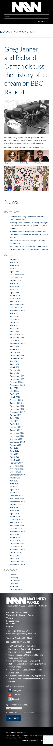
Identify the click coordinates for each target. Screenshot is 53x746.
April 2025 (14, 292)
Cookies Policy (11, 738)
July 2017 (14, 480)
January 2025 (16, 301)
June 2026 (14, 265)
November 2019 (17, 409)
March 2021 (15, 367)
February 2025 (16, 298)
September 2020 (17, 385)
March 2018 (15, 460)
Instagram (16, 690)
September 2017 (17, 474)
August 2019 (15, 415)
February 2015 (16, 540)
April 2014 (14, 558)
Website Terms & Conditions (17, 735)
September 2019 (17, 412)
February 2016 (16, 519)
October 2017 (16, 471)
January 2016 (16, 522)
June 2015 (14, 534)
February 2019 (16, 427)
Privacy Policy (24, 738)
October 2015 (16, 528)
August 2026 (15, 259)
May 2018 (14, 454)
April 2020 (14, 394)
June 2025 (14, 286)
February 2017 (16, 495)
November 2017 (17, 469)
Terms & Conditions (37, 735)
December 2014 (17, 543)
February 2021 (16, 370)
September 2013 (17, 564)
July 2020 (14, 388)
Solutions (14, 586)
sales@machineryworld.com (24, 633)
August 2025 (15, 280)
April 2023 (14, 331)
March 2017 (15, 492)
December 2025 (17, 274)
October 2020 (16, 382)
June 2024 (14, 316)
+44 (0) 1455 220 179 (19, 631)
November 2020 (17, 379)
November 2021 (17, 355)
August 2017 (15, 477)
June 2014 (14, 555)
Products (14, 583)
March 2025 (15, 295)
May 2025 (14, 289)
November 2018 (17, 436)
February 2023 (16, 334)
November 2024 (17, 304)
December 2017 (17, 466)
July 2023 (14, 325)
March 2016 (15, 516)
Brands (13, 574)
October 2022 (16, 340)
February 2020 (16, 400)
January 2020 (16, 403)
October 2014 (16, 546)
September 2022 (17, 343)
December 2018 (17, 433)
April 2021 (14, 364)
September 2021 (17, 358)
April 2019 (14, 424)
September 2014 (17, 549)
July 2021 (14, 361)
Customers (15, 580)
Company (14, 577)
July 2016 (14, 507)
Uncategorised (16, 589)
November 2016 (17, 498)
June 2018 (14, 451)
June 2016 (14, 510)
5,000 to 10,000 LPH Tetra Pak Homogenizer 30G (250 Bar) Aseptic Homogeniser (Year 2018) (24, 649)
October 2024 (16, 307)
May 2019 (14, 421)
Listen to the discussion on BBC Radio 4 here (24, 147)
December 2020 (17, 376)
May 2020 (14, 391)
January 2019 (16, 430)
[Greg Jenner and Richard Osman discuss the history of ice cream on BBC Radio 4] (26, 117)
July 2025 (14, 283)
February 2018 (16, 463)
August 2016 (15, 504)
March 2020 (15, 397)
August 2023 (15, 322)
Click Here (13, 718)
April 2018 (14, 457)
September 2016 (17, 501)
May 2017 (14, 486)
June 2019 (14, 418)
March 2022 (15, 349)
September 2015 (17, 531)
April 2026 (14, 271)
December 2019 (17, 406)
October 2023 (16, 319)
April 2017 (14, 489)
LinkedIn (16, 699)
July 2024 (14, 313)
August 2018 (15, 445)
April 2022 (14, 346)
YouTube (16, 694)
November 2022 (17, 337)
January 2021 (16, 373)
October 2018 (16, 439)
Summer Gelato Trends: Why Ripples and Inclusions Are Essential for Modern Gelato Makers (29, 234)
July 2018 (14, 448)
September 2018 (17, 442)
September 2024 (17, 310)
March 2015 (15, 537)
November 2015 (17, 525)
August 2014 (15, 552)
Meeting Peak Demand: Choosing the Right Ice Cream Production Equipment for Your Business (29, 225)
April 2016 (14, 513)
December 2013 (17, 561)
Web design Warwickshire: (32, 740)
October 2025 (16, 277)
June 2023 (14, 328)
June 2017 (14, 483)
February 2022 (16, 352)
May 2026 (14, 268)
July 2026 (14, 262)
